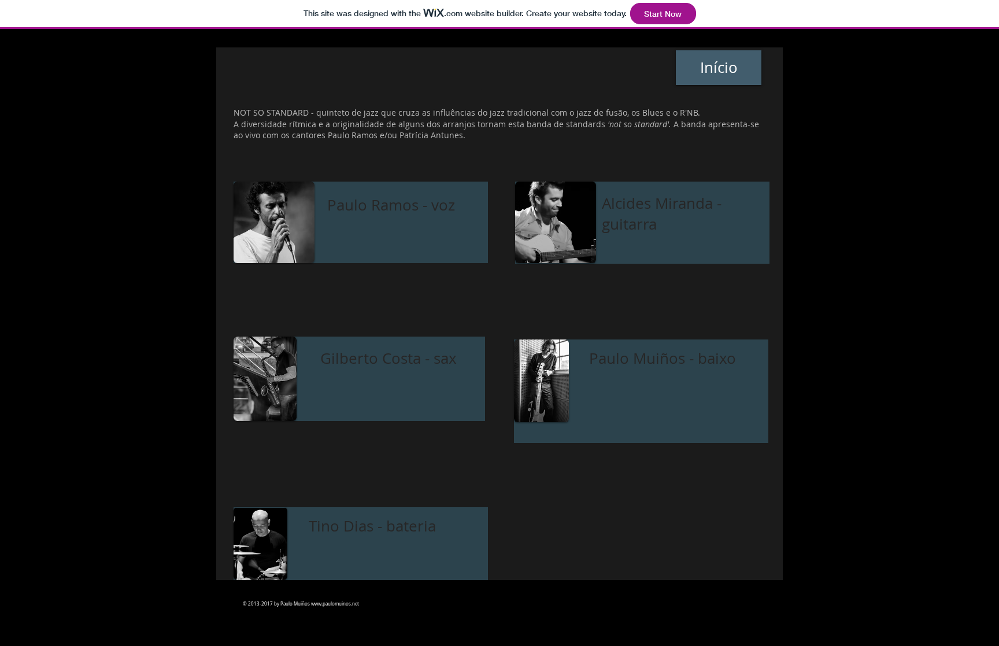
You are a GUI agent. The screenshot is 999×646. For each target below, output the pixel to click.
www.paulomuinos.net (335, 604)
